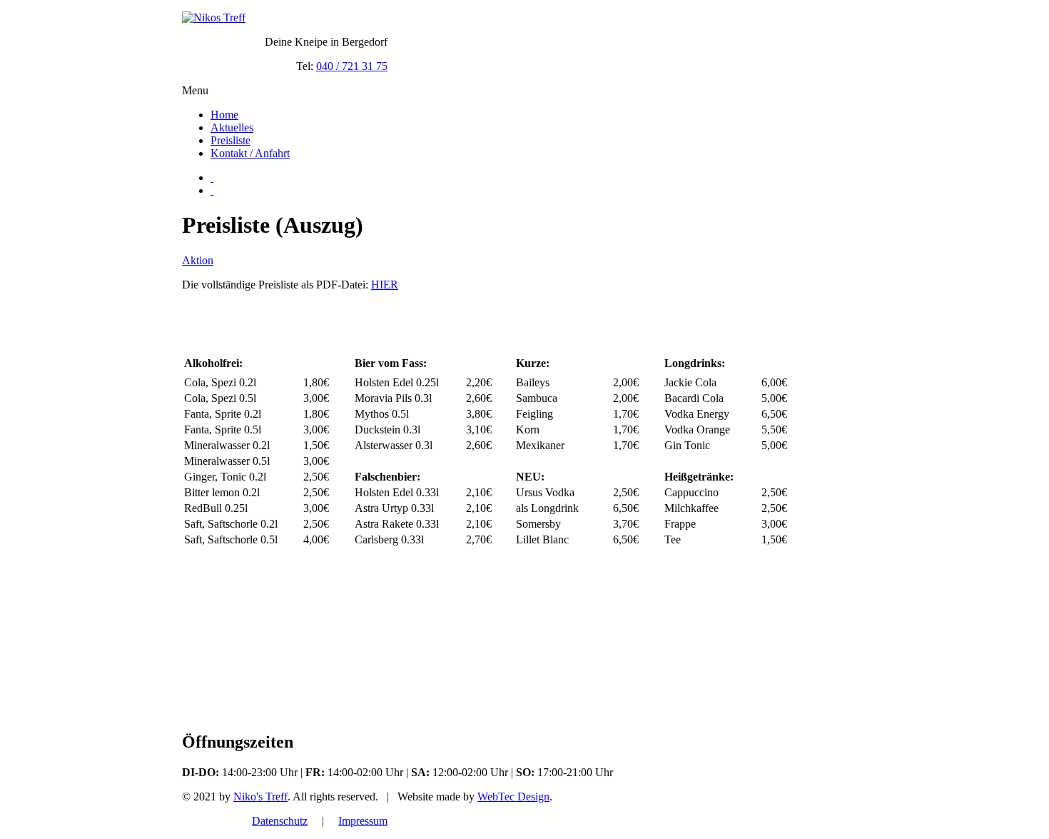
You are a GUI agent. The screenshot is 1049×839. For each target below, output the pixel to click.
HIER (384, 284)
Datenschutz (280, 821)
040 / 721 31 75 (351, 66)
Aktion (197, 260)
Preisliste (230, 140)
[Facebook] (212, 177)
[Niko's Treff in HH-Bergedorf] (213, 17)
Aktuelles (232, 127)
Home (224, 115)
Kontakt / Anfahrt (250, 153)
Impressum (362, 821)
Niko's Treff (260, 796)
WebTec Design (513, 796)
